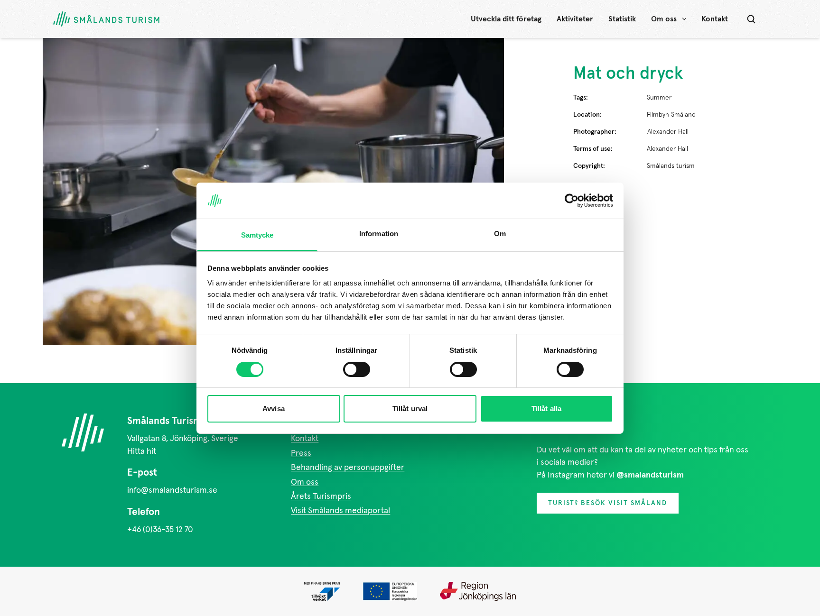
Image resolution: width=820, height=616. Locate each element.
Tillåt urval (410, 409)
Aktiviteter (575, 19)
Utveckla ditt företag (506, 19)
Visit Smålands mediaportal (340, 510)
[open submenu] (684, 19)
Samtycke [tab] (257, 235)
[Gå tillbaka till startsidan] (106, 19)
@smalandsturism (650, 475)
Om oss (664, 19)
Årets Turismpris (321, 496)
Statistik (622, 19)
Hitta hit (141, 451)
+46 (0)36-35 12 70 (160, 529)
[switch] (356, 369)
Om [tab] (500, 234)
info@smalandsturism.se (172, 490)
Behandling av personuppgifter (347, 467)
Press (301, 453)
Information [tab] (378, 234)
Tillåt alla (546, 409)
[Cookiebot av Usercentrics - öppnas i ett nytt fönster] (571, 200)
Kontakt (714, 19)
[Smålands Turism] (83, 432)
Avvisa (273, 409)
